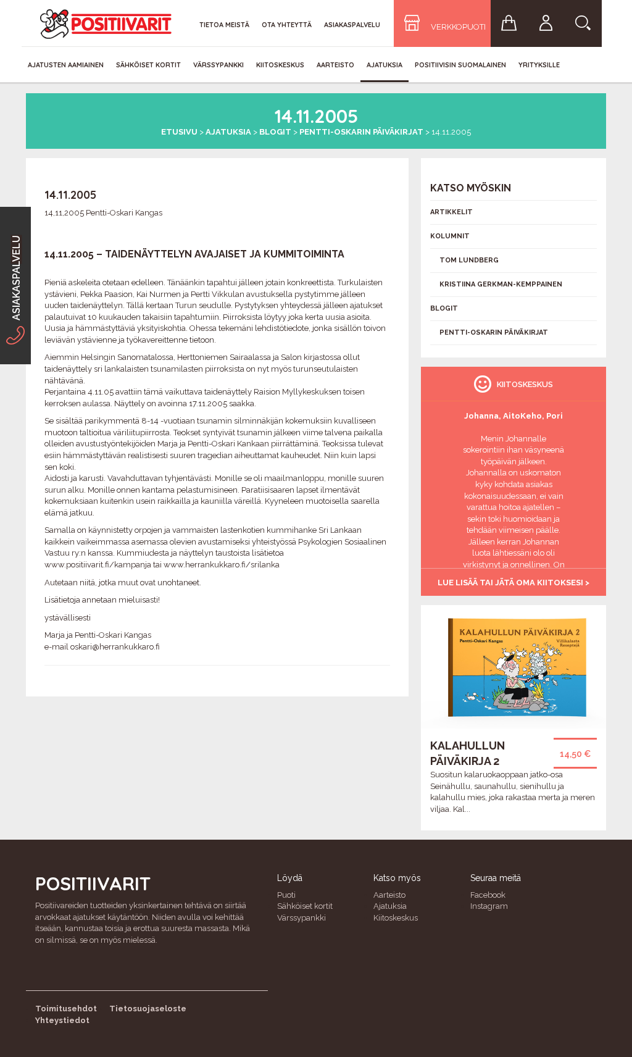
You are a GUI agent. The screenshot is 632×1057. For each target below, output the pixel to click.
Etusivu (179, 131)
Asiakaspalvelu (352, 24)
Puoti (286, 895)
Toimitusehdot (66, 1008)
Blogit (275, 131)
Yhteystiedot (62, 1020)
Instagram (489, 906)
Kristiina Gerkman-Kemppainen (500, 284)
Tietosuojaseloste (147, 1008)
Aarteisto (335, 65)
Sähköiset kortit (148, 65)
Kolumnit (450, 236)
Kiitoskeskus (280, 65)
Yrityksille (539, 65)
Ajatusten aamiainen (66, 65)
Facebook (487, 895)
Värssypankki (218, 65)
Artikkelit (451, 212)
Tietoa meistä (224, 24)
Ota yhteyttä (287, 24)
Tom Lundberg (469, 260)
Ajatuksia (384, 65)
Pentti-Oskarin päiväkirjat (361, 131)
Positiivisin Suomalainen (460, 65)
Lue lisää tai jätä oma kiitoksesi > (513, 582)
